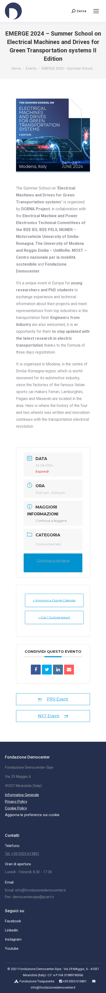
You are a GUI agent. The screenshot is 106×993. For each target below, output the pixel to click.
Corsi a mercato (48, 544)
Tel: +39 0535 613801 (22, 853)
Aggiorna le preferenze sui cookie (32, 815)
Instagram (13, 939)
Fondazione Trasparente (36, 981)
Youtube (11, 948)
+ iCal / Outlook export (54, 617)
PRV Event (57, 699)
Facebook (13, 921)
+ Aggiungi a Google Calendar (54, 600)
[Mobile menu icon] (96, 11)
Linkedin (11, 930)
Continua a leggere (51, 521)
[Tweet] (47, 670)
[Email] (69, 670)
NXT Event (48, 716)
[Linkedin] (58, 670)
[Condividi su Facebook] (36, 670)
